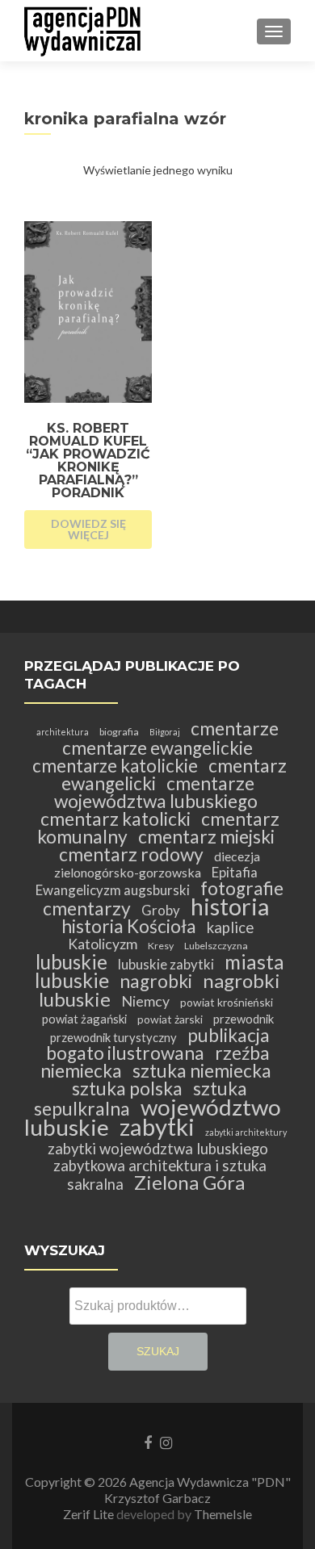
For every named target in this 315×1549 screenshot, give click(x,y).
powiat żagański (84, 1018)
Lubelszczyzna (216, 946)
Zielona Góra (189, 1182)
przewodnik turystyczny (113, 1037)
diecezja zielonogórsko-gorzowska (157, 864)
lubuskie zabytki (166, 964)
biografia (119, 732)
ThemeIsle (223, 1514)
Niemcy (145, 1001)
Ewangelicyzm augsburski (113, 889)
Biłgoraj (164, 731)
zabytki (157, 1126)
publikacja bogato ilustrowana (158, 1044)
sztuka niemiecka (201, 1071)
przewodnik (243, 1018)
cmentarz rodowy (131, 854)
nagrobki (156, 981)
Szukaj (157, 1351)
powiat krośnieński (226, 1002)
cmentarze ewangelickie (157, 748)
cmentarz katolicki (115, 819)
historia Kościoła (128, 926)
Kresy (161, 946)
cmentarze (235, 728)
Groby (160, 910)
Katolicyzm (102, 944)
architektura (62, 731)
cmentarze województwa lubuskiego (156, 792)
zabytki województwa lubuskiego (158, 1149)
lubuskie (71, 961)
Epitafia (235, 872)
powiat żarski (170, 1019)
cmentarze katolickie (115, 766)
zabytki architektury (246, 1132)
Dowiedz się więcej (88, 529)
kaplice (230, 927)
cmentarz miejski (206, 837)
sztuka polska (127, 1088)
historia (230, 906)
